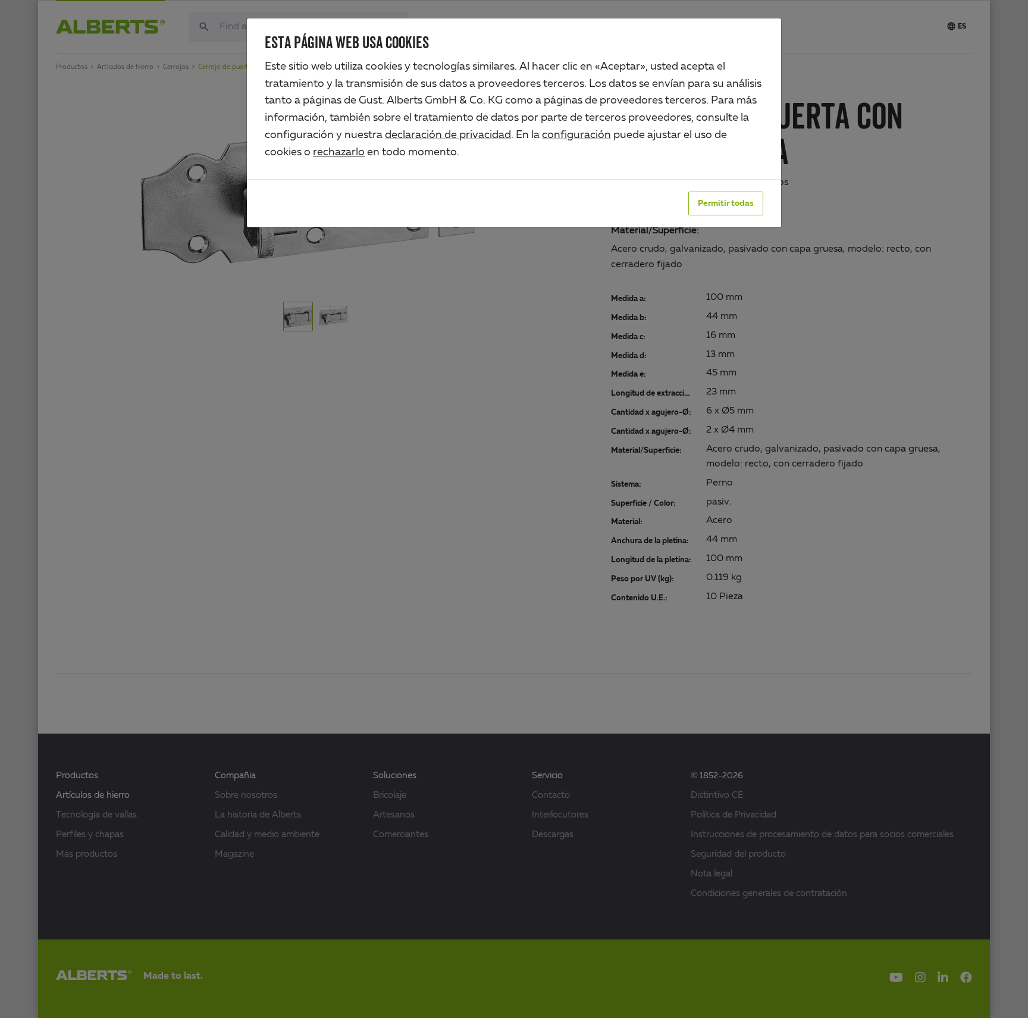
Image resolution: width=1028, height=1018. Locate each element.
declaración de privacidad (448, 135)
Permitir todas (726, 203)
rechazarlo (339, 152)
